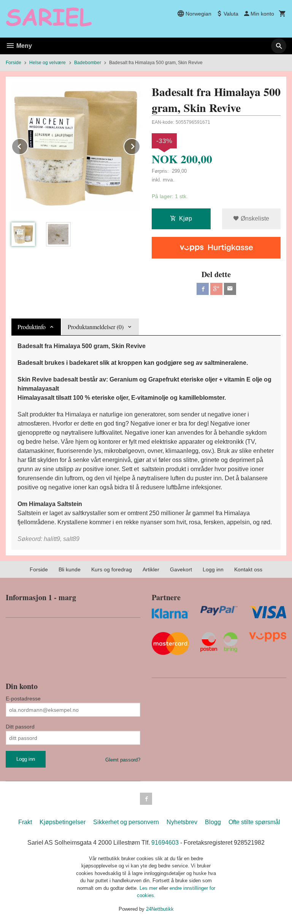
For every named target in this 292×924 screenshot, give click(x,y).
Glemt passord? (122, 760)
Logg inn (213, 569)
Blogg (213, 822)
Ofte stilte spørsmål (254, 822)
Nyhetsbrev (182, 822)
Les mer (149, 888)
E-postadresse (23, 698)
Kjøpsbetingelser (63, 822)
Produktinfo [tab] (31, 327)
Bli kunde (70, 569)
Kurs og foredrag (111, 569)
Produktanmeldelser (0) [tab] (96, 327)
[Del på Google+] (216, 289)
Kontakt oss (248, 569)
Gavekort (181, 569)
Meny (23, 46)
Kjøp (185, 218)
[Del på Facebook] (203, 289)
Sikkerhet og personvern (126, 822)
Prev (27, 145)
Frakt (25, 822)
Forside (13, 62)
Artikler (151, 569)
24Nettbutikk (160, 909)
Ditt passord (20, 727)
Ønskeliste (254, 218)
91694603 (165, 842)
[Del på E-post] (230, 289)
